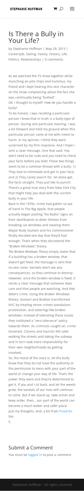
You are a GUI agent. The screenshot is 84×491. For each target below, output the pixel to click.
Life (64, 54)
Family (42, 54)
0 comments (54, 59)
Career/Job (16, 54)
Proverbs (65, 411)
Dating (31, 54)
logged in (35, 455)
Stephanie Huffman (27, 48)
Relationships (31, 59)
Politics (14, 59)
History (54, 54)
